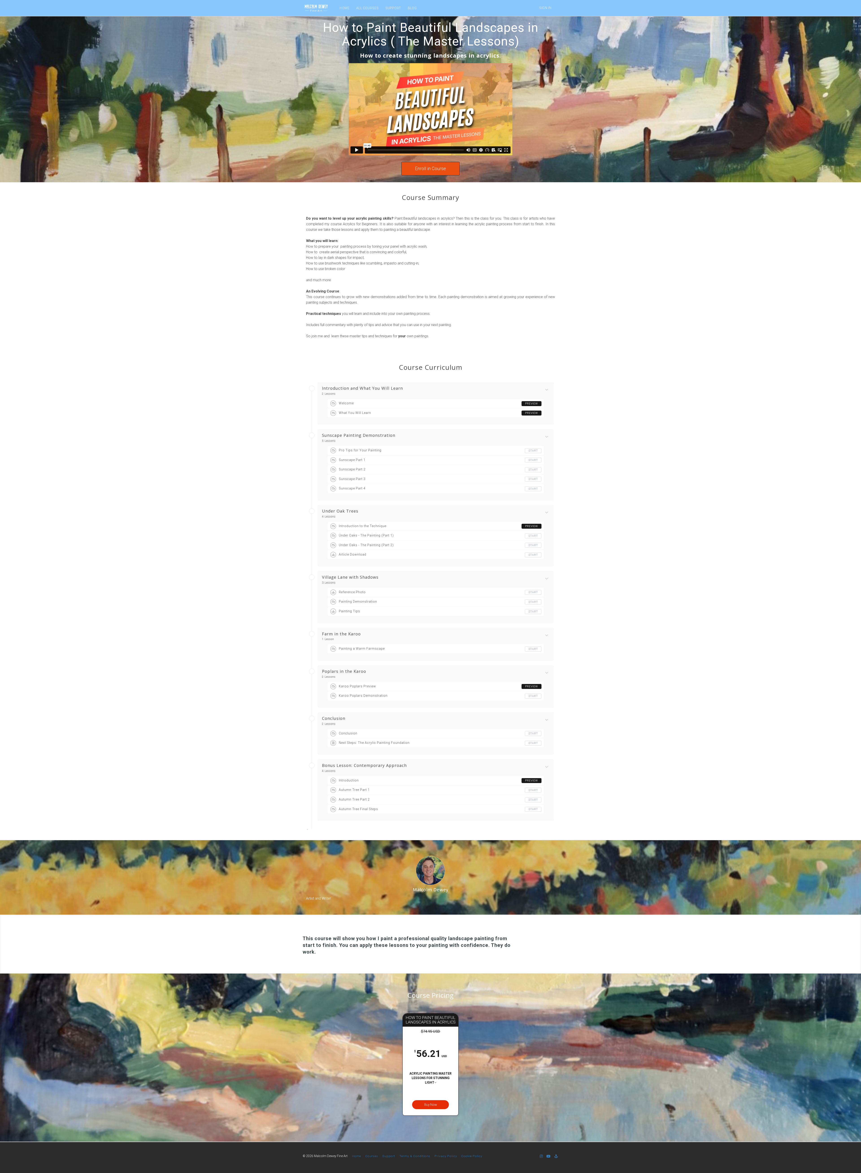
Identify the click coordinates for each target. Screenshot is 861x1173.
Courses (371, 1156)
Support (388, 1156)
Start (533, 450)
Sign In (545, 8)
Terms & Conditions (414, 1156)
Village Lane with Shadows (350, 577)
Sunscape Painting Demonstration (358, 435)
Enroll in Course (430, 168)
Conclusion (333, 718)
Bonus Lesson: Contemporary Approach (364, 765)
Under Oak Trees (340, 511)
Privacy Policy (446, 1156)
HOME (345, 8)
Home (356, 1156)
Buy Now (430, 1104)
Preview (531, 403)
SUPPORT (393, 8)
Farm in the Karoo (341, 634)
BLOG (412, 8)
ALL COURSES (367, 8)
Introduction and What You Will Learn (362, 388)
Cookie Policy (471, 1156)
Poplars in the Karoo (344, 671)
